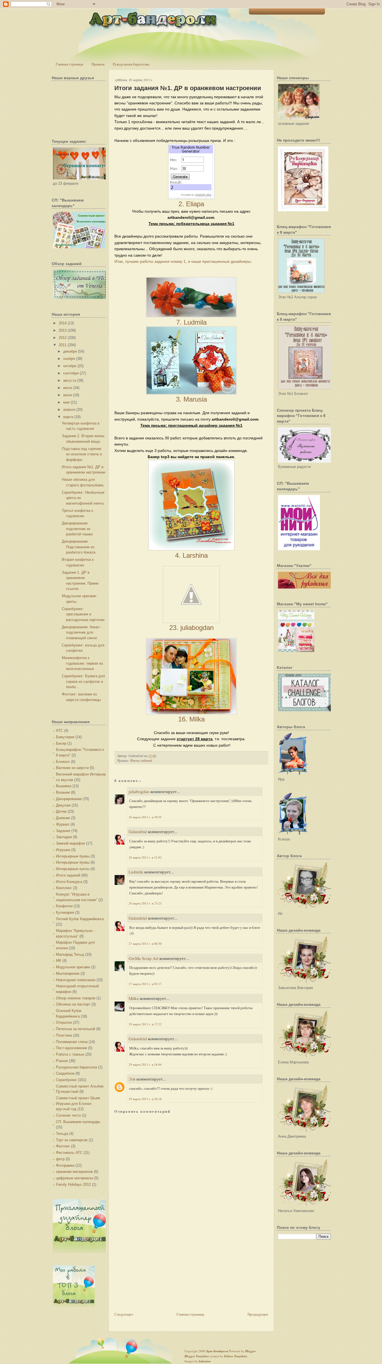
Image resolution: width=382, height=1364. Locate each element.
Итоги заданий (68, 875)
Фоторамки (65, 1165)
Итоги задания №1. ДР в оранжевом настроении (187, 88)
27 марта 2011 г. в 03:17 (145, 984)
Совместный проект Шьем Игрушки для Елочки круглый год (78, 1103)
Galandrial (138, 831)
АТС (59, 730)
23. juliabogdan (191, 627)
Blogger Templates (197, 1356)
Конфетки (64, 906)
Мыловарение (67, 973)
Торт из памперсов (72, 1140)
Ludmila (136, 872)
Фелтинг (63, 1146)
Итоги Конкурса (69, 882)
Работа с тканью (70, 1054)
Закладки (64, 837)
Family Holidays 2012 (73, 1184)
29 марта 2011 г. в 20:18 (145, 1099)
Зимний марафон (70, 843)
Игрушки (63, 850)
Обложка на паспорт (73, 1004)
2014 (63, 323)
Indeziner (205, 1361)
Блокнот (63, 762)
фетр (60, 1159)
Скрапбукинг (66, 1080)
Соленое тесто (68, 1115)
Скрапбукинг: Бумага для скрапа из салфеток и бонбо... (83, 681)
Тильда (62, 1133)
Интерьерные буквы (72, 856)
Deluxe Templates (235, 1356)
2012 (63, 338)
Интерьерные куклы (72, 869)
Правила (98, 64)
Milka (134, 998)
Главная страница (69, 64)
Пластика (64, 1035)
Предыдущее (257, 1314)
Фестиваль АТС (69, 1152)
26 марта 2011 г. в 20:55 (145, 817)
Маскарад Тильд (70, 954)
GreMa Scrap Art (143, 958)
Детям (61, 811)
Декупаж (63, 805)
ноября (69, 359)
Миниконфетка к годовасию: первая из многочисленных (82, 663)
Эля (132, 1079)
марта (68, 417)
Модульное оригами (73, 967)
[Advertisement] (156, 1272)
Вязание (63, 792)
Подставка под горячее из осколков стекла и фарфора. (82, 454)
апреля (69, 409)
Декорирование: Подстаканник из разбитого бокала (78, 546)
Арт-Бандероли (217, 1351)
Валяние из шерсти (72, 768)
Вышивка (63, 786)
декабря (70, 351)
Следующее (123, 1314)
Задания (63, 831)
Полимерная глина (72, 1042)
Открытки (64, 1022)
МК (58, 960)
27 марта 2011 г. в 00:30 (145, 943)
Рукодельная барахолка (131, 64)
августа (69, 380)
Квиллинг (64, 888)
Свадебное (65, 1073)
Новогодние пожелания (75, 980)
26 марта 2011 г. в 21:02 (145, 857)
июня (67, 395)
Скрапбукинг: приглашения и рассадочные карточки (83, 614)
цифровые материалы (74, 1178)
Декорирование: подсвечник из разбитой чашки (77, 528)
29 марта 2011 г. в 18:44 (145, 1064)
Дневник (63, 818)
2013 (63, 330)
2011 (63, 345)
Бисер (61, 743)
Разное (62, 1061)
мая (66, 402)
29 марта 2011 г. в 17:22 (145, 1024)
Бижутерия (65, 737)
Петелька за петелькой (75, 1029)
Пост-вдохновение (71, 1048)
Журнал (62, 824)
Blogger (250, 1351)
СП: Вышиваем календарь (78, 1122)
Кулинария (65, 912)
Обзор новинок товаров (75, 998)
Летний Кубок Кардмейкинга (80, 919)
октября (69, 366)
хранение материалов (74, 1172)
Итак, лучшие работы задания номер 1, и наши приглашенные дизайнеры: (183, 261)
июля (67, 388)
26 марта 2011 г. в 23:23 (145, 903)
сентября (71, 373)
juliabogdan (139, 791)
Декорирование (69, 799)
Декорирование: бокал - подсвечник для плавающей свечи (82, 632)
